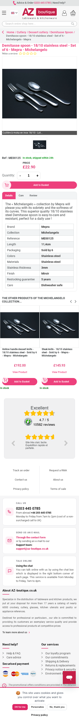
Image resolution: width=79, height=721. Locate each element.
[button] (39, 571)
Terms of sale (58, 488)
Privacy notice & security (60, 669)
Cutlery (21, 32)
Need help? (59, 2)
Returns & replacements (60, 665)
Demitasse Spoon (61, 32)
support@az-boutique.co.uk (32, 548)
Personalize (37, 706)
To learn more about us (14, 632)
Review (33, 195)
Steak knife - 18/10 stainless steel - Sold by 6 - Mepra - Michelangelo (57, 352)
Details (9, 195)
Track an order (21, 470)
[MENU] (5, 6)
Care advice (13, 657)
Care (21, 195)
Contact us (21, 479)
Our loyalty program (57, 653)
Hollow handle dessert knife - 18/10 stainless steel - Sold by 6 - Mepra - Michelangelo (19, 352)
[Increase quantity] (37, 175)
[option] (39, 441)
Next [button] (66, 443)
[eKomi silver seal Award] (28, 422)
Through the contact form (31, 537)
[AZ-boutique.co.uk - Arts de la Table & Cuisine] (39, 13)
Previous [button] (13, 443)
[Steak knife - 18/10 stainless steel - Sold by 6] (59, 325)
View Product (20, 372)
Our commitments (56, 657)
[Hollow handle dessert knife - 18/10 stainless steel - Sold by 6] (19, 325)
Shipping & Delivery (57, 661)
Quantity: (8, 175)
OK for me (20, 706)
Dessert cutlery (38, 32)
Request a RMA (58, 470)
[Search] (74, 24)
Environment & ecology (59, 673)
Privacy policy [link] (39, 714)
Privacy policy (21, 488)
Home (10, 32)
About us (58, 479)
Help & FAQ (13, 653)
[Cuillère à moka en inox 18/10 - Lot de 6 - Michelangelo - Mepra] (39, 144)
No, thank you (57, 706)
